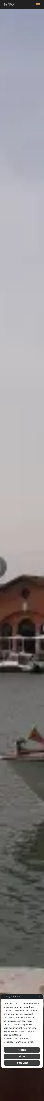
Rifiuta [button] (22, 1056)
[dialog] (22, 1031)
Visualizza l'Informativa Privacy (19, 1042)
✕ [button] (39, 996)
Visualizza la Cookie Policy (17, 1038)
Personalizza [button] (22, 1063)
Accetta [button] (22, 1050)
